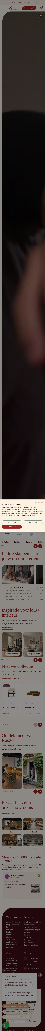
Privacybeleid (38, 502)
